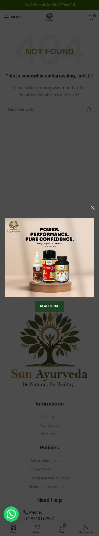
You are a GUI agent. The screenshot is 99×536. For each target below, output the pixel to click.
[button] (11, 514)
